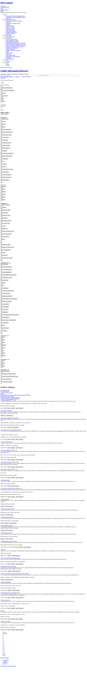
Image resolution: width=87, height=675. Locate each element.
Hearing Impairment (5, 317)
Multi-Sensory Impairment (6, 301)
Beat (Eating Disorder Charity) (8, 488)
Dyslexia (2, 325)
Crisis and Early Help (10, 55)
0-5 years (3, 189)
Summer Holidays (4, 113)
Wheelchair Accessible (5, 210)
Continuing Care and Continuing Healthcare (10, 398)
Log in (7, 63)
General (14, 16)
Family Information (5, 657)
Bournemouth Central (5, 145)
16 (3, 653)
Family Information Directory (12, 27)
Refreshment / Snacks (5, 215)
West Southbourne (4, 172)
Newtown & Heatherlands (6, 129)
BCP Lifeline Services (6, 469)
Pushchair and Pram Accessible (7, 231)
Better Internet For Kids (7, 532)
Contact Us (7, 61)
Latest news (8, 34)
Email (9, 408)
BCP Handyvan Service (6, 462)
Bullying (2, 393)
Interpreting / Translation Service (7, 247)
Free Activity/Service (5, 371)
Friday (2, 350)
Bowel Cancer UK (6, 600)
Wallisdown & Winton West (6, 156)
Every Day (3, 355)
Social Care (8, 54)
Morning (2, 366)
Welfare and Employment (11, 32)
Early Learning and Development (7, 90)
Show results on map (5, 390)
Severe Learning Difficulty (6, 272)
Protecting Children (10, 29)
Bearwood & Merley (5, 180)
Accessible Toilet (4, 212)
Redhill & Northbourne (5, 148)
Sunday (2, 337)
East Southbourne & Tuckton (7, 169)
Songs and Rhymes (5, 236)
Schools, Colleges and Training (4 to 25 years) (16, 45)
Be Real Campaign (5, 480)
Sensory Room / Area (5, 223)
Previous (5, 633)
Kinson (2, 161)
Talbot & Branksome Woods (6, 132)
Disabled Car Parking (5, 204)
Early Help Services (10, 28)
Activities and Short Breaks (12, 47)
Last (4, 655)
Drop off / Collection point (6, 234)
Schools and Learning (10, 30)
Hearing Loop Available (5, 244)
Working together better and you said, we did (15, 43)
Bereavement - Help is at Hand (7, 396)
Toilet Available (4, 218)
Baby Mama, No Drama (6, 410)
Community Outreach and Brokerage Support (16, 17)
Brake (3, 610)
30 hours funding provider (6, 379)
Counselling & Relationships (6, 87)
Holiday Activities (10, 25)
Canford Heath (4, 150)
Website (12, 408)
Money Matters (9, 52)
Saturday (3, 353)
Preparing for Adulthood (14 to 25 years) (14, 46)
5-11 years (3, 197)
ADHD (2, 285)
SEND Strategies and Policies (12, 41)
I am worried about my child (12, 40)
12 (3, 648)
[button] (43, 80)
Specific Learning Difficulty (6, 269)
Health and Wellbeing (10, 33)
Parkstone (3, 126)
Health (7, 51)
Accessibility (6, 660)
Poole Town (3, 124)
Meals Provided (4, 255)
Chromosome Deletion (5, 293)
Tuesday (2, 342)
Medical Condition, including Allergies (8, 320)
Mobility (2, 101)
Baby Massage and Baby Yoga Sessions (9, 418)
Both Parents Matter (6, 582)
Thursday (3, 347)
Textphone (3, 252)
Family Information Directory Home (14, 20)
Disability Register (10, 58)
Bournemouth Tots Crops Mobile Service (11, 592)
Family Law (3, 93)
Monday (2, 339)
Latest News (8, 18)
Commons (3, 121)
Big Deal (4, 549)
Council (7, 2)
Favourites (3, 78)
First (4, 632)
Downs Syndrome (4, 309)
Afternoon (3, 363)
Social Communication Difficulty (7, 290)
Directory (17, 76)
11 (3, 646)
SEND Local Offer (14, 48)
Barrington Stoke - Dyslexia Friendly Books (10, 429)
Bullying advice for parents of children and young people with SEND (15, 395)
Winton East (3, 166)
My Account (6, 64)
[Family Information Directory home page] (8, 666)
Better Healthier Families (7, 525)
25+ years (3, 194)
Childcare (8, 22)
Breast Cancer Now (6, 621)
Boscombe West (4, 158)
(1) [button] (9, 112)
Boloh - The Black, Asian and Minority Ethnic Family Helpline (15, 573)
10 (3, 645)
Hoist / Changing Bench (5, 249)
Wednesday (3, 345)
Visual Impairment (4, 322)
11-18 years (3, 186)
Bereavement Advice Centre (8, 508)
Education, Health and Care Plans (13, 50)
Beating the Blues (5, 499)
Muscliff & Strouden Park (6, 177)
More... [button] (2, 182)
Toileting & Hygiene (5, 328)
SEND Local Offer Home (11, 39)
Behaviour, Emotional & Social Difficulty (9, 298)
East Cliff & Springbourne (6, 174)
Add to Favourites (19, 408)
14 (3, 650)
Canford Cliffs (3, 164)
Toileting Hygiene (4, 312)
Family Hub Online (8, 36)
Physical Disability (4, 306)
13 (3, 649)
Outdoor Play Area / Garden (6, 257)
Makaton (2, 239)
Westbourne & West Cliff (6, 142)
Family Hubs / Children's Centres (13, 23)
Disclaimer (5, 662)
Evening (2, 360)
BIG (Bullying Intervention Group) (9, 541)
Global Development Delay (6, 266)
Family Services (4, 95)
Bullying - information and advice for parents (10, 397)
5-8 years (3, 199)
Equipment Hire (4, 228)
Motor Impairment (4, 280)
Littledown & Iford (4, 118)
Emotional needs (4, 264)
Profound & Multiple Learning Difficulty (8, 274)
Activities (8, 24)
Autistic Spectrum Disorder (6, 277)
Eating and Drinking (5, 304)
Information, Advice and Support (13, 56)
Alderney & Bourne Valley (6, 134)
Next (4, 654)
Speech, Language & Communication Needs (9, 314)
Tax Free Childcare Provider (6, 381)
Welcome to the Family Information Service (15, 16)
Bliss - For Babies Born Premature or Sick (11, 558)
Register (8, 65)
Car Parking (3, 207)
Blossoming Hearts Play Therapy (9, 566)
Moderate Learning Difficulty (6, 296)
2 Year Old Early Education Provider (8, 373)
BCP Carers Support (5, 450)
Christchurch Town (4, 137)
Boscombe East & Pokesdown (7, 153)
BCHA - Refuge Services (6, 441)
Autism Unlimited (5, 400)
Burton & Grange (4, 140)
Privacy (5, 663)
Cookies (5, 661)
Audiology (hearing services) (7, 392)
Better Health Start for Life (7, 517)
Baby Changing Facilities (6, 220)
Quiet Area (3, 226)
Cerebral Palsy (4, 330)
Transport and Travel (10, 49)
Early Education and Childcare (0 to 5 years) (15, 44)
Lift (1, 241)
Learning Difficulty (4, 288)
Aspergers (3, 282)
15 (3, 651)
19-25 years (3, 191)
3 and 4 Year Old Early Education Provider (9, 376)
